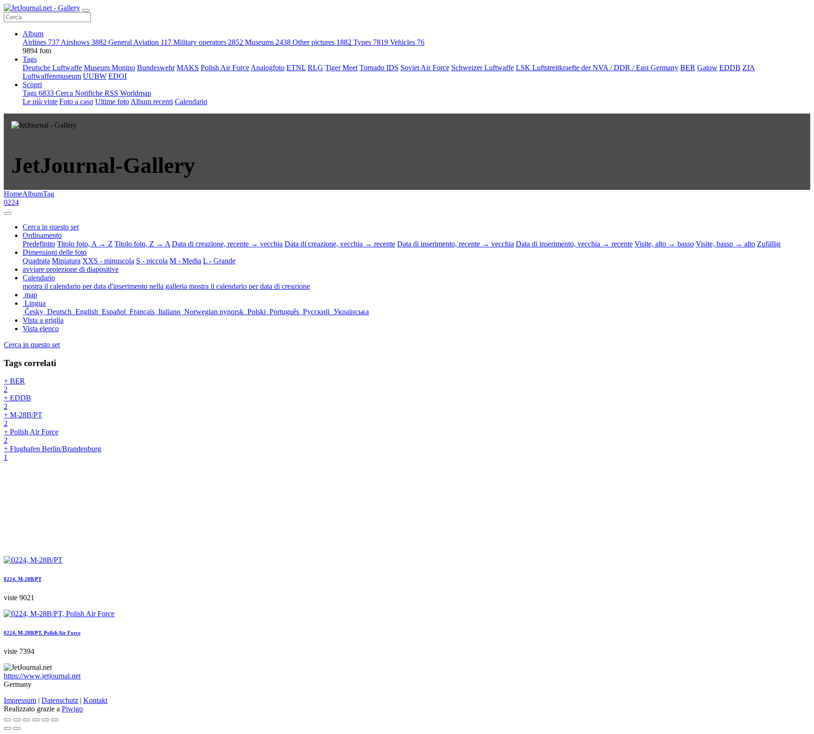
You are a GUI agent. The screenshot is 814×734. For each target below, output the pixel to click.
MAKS (188, 68)
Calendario (191, 102)
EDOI (117, 76)
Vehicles (407, 42)
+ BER (14, 385)
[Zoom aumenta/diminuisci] (36, 719)
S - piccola (152, 261)
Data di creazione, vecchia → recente (340, 244)
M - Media (185, 261)
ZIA (748, 68)
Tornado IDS (379, 68)
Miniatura (66, 261)
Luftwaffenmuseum (52, 76)
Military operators (208, 42)
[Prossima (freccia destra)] (17, 728)
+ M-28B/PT (23, 419)
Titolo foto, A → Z (85, 244)
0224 (11, 202)
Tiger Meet (341, 68)
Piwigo (72, 709)
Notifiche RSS (97, 93)
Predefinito (39, 244)
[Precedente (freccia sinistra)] (7, 728)
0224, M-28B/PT (22, 579)
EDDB (730, 68)
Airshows (83, 42)
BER (687, 68)
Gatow (707, 68)
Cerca (65, 93)
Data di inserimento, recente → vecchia (455, 244)
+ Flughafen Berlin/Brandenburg (52, 453)
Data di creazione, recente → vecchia (227, 244)
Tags (30, 59)
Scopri (32, 85)
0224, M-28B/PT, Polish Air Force (42, 633)
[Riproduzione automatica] (54, 719)
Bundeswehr (156, 68)
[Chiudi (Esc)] (7, 719)
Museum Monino (109, 68)
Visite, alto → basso (664, 244)
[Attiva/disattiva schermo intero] (26, 719)
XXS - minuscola (108, 261)
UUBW (94, 76)
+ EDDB (17, 402)
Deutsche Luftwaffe (52, 68)
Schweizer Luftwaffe (482, 68)
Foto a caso (76, 102)
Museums (268, 42)
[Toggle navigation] (86, 10)
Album (33, 34)
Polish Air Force (225, 68)
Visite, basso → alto (725, 244)
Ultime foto (112, 102)
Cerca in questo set (32, 345)
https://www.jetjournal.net (42, 676)
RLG (315, 68)
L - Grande (219, 261)
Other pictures (322, 42)
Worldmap (135, 93)
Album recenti (151, 102)
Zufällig (769, 244)
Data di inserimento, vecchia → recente (574, 244)
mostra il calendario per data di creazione (249, 286)
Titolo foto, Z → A (142, 244)
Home (13, 194)
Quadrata (36, 261)
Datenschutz (59, 700)
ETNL (296, 68)
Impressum (20, 700)
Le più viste (40, 102)
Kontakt (95, 700)
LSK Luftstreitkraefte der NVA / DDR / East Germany (597, 68)
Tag (48, 194)
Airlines (41, 42)
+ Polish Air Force (31, 436)
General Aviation (139, 42)
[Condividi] (17, 719)
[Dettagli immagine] (45, 719)
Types (370, 42)
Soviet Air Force (424, 68)
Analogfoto (268, 68)
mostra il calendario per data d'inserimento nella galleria (106, 286)
